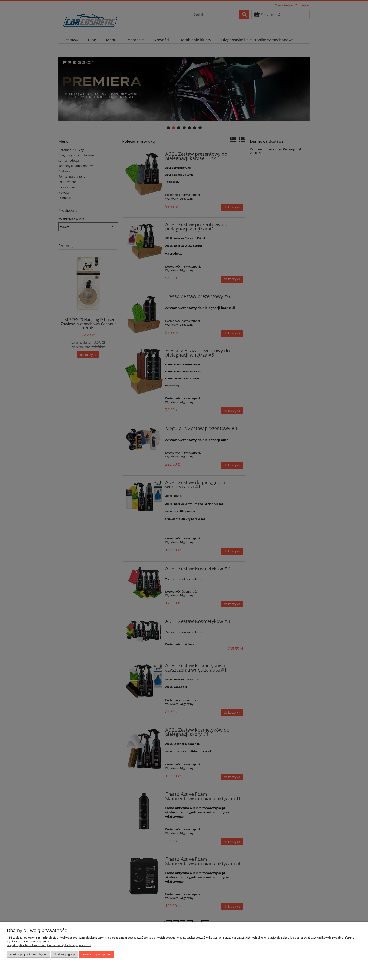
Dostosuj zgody (64, 954)
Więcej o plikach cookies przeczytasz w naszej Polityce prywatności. (49, 945)
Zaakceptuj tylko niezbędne (28, 954)
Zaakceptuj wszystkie (97, 954)
